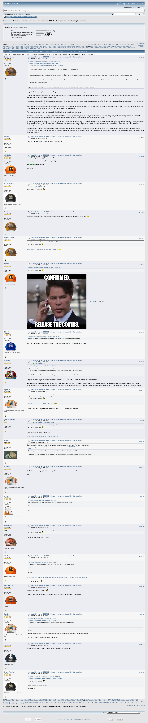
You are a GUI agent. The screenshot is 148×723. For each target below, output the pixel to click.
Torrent (28, 14)
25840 (100, 47)
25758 (21, 44)
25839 (96, 47)
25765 (50, 44)
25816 (129, 46)
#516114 (141, 497)
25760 (29, 44)
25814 (121, 46)
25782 (120, 44)
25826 (42, 47)
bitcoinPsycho (9, 183)
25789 (17, 46)
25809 (100, 46)
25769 (66, 44)
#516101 (141, 58)
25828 (50, 47)
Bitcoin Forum (7, 21)
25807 (92, 46)
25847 (129, 47)
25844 (116, 47)
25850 (9, 49)
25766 (54, 44)
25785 (132, 44)
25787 (9, 46)
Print (142, 48)
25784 (128, 44)
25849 (5, 49)
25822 (26, 47)
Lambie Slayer (9, 57)
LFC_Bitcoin (39, 363)
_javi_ (6, 644)
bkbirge (6, 440)
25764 (46, 44)
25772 (79, 44)
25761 (34, 44)
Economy (16, 21)
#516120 (141, 673)
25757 (17, 44)
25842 (108, 47)
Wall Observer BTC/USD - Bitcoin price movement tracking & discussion (62, 21)
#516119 (141, 644)
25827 (46, 47)
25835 (79, 47)
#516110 (141, 390)
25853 (22, 49)
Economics (24, 21)
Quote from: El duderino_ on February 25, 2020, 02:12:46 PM (44, 676)
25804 (79, 46)
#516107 (141, 264)
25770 (71, 44)
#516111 (141, 421)
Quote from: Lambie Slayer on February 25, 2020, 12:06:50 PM (44, 394)
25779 (108, 44)
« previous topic (140, 44)
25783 (124, 44)
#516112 (141, 441)
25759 (25, 44)
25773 (83, 44)
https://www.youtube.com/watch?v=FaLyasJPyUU (42, 250)
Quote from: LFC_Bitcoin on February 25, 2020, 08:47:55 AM (43, 336)
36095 (39, 49)
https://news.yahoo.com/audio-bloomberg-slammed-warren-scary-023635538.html (52, 447)
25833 (71, 47)
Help (13, 16)
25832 (67, 47)
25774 (87, 44)
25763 (42, 44)
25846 (124, 47)
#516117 (141, 586)
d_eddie (7, 360)
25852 (17, 49)
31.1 (24, 14)
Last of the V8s (9, 586)
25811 (109, 46)
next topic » (142, 45)
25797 (50, 46)
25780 (112, 44)
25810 (105, 46)
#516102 (141, 137)
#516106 (141, 238)
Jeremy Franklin (9, 419)
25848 (133, 47)
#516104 (141, 185)
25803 (75, 46)
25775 (91, 44)
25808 (96, 46)
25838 (92, 47)
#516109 (141, 361)
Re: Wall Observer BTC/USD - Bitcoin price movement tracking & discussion (56, 57)
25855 (30, 49)
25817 (5, 47)
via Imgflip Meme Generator (95, 301)
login (20, 11)
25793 (34, 46)
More (33, 16)
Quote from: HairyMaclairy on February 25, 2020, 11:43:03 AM (44, 61)
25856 (34, 49)
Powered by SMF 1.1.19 (64, 719)
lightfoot (7, 390)
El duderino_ (39, 158)
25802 (71, 46)
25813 (117, 46)
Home (8, 16)
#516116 (141, 556)
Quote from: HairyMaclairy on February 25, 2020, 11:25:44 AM (46, 65)
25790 (22, 46)
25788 (13, 46)
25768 (62, 44)
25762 (38, 44)
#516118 (141, 615)
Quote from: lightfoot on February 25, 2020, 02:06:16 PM (42, 500)
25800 (63, 46)
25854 (26, 49)
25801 (67, 46)
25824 (34, 47)
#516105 (141, 212)
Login (22, 16)
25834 (75, 47)
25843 (112, 47)
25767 (58, 44)
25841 (104, 47)
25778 (104, 44)
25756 (13, 44)
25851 (13, 49)
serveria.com (48, 158)
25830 (59, 47)
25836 (83, 47)
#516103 (141, 156)
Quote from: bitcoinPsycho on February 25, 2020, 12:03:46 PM (44, 241)
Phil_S (6, 332)
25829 (54, 47)
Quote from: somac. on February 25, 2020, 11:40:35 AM (43, 63)
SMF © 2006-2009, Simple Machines (80, 719)
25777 (99, 44)
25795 (42, 46)
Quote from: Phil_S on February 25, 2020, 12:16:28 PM (42, 365)
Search (18, 16)
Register (28, 16)
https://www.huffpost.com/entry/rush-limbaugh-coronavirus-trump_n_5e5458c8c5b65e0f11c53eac (57, 577)
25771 (75, 44)
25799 (59, 46)
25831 (63, 47)
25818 (9, 47)
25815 (125, 46)
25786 (5, 46)
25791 (26, 46)
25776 (95, 44)
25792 (30, 46)
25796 (46, 46)
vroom (6, 496)
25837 (87, 47)
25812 (113, 46)
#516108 (141, 332)
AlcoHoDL (7, 155)
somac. (6, 137)
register (26, 11)
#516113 (141, 467)
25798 (54, 46)
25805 (83, 46)
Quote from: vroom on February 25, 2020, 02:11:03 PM (42, 560)
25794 (38, 46)
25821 (22, 47)
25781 (116, 44)
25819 (13, 47)
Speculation (32, 21)
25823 (30, 47)
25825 (38, 47)
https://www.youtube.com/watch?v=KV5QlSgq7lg (42, 436)
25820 (17, 47)
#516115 (141, 526)
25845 (120, 47)
